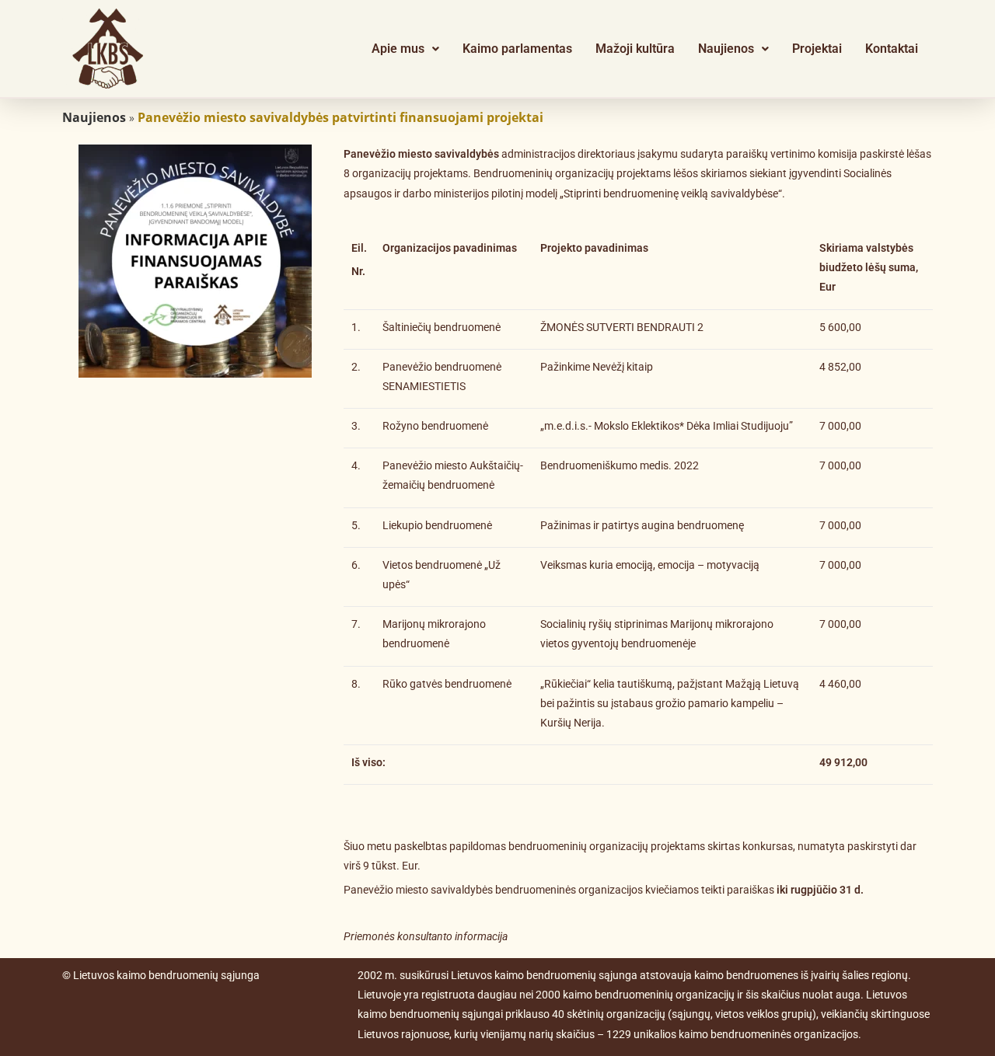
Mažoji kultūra (635, 48)
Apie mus (398, 48)
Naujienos (726, 48)
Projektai (817, 48)
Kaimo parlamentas (517, 48)
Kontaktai (891, 48)
